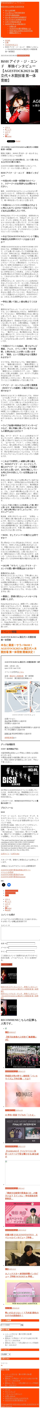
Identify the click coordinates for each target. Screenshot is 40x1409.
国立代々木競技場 (16, 676)
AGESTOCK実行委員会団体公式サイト (16, 870)
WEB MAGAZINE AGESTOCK (12, 7)
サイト (3, 951)
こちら (21, 672)
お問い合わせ (10, 1396)
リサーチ (13, 22)
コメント (5, 925)
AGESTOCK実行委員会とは (20, 29)
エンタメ (15, 17)
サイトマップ (10, 1392)
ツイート (4, 1363)
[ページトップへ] (2, 1365)
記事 (7, 895)
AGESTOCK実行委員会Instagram (13, 877)
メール (4, 947)
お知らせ (12, 26)
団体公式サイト (15, 33)
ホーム (10, 10)
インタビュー (15, 13)
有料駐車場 (9, 738)
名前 (3, 943)
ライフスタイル (15, 19)
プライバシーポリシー (13, 1394)
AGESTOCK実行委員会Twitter (12, 874)
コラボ (12, 15)
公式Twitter (15, 854)
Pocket (18, 141)
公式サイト (5, 854)
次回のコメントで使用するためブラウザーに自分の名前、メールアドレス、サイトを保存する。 (19, 958)
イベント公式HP (7, 872)
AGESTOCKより (15, 24)
